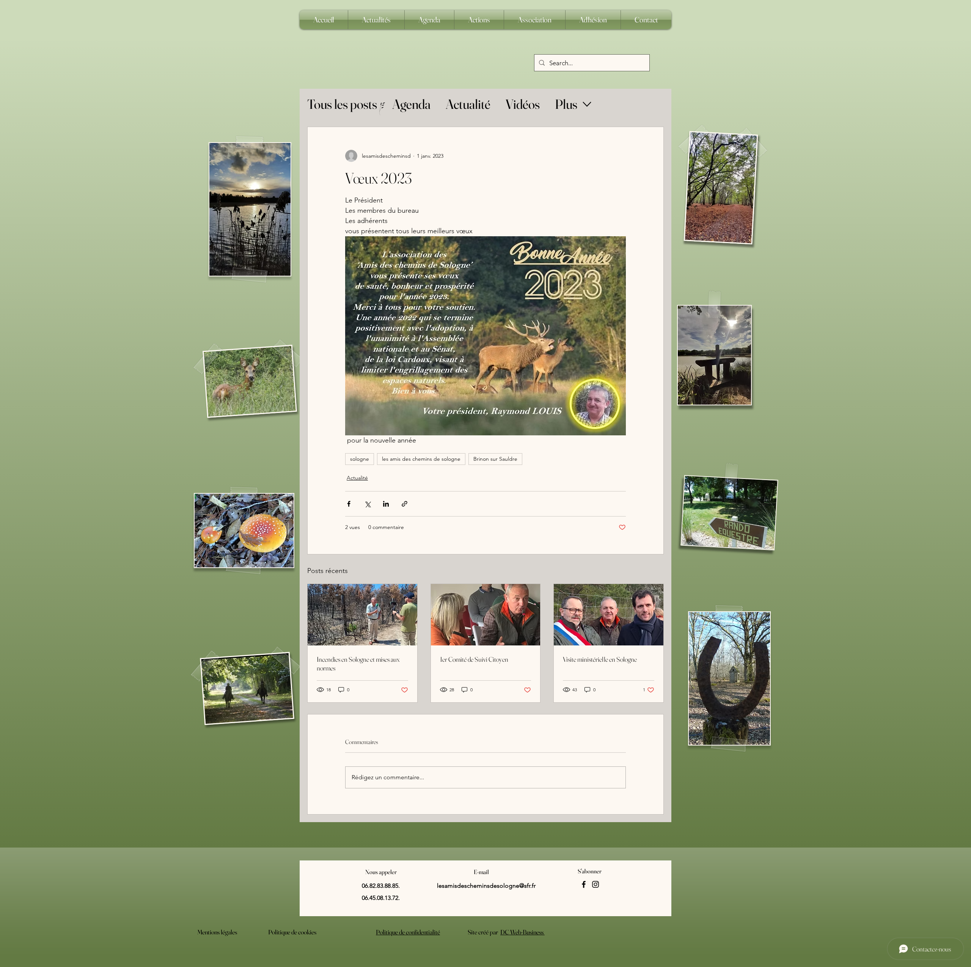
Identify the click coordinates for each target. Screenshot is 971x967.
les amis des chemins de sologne (421, 458)
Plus (566, 104)
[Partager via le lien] (404, 503)
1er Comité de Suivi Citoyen (474, 659)
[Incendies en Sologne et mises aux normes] (362, 614)
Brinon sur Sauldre (495, 458)
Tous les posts (342, 104)
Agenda (411, 104)
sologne (359, 458)
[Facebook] (583, 884)
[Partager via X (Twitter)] (367, 503)
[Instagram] (595, 884)
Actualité (468, 104)
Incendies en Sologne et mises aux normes (358, 663)
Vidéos (523, 104)
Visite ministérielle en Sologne (600, 659)
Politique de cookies (292, 932)
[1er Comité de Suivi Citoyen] (485, 614)
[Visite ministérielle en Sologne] (608, 614)
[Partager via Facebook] (348, 503)
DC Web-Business (522, 932)
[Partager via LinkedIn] (386, 503)
